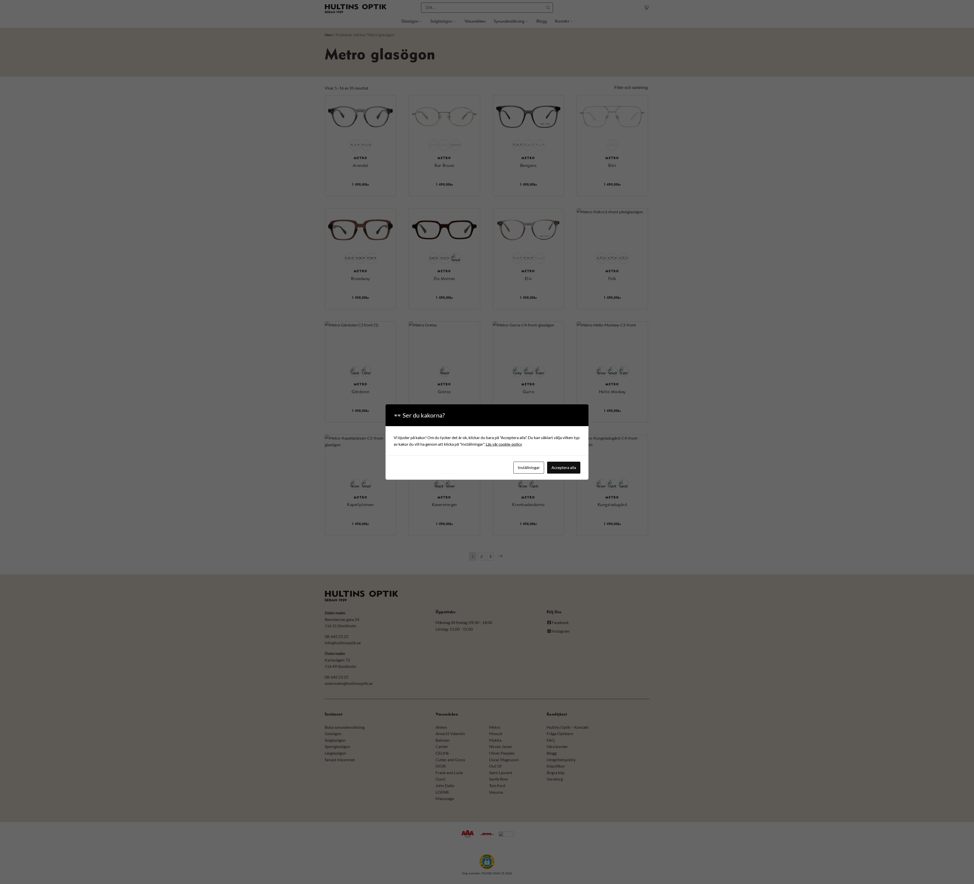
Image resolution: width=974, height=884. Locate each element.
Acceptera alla (563, 467)
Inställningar (529, 467)
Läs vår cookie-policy (504, 444)
